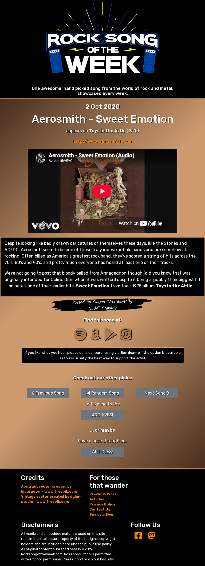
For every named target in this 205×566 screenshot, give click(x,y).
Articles (96, 499)
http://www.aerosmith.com (102, 141)
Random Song (104, 393)
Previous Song (49, 393)
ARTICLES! (102, 451)
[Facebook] (138, 535)
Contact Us (99, 509)
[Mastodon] (151, 535)
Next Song (156, 393)
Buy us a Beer (101, 514)
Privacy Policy (102, 504)
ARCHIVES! (102, 415)
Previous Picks (103, 494)
